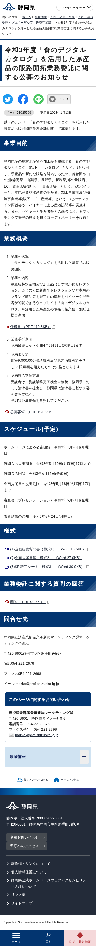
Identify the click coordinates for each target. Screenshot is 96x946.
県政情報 (41, 17)
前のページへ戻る (36, 780)
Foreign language (72, 7)
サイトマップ (22, 903)
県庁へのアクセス (24, 846)
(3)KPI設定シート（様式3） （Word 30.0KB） (47, 567)
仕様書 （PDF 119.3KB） (30, 327)
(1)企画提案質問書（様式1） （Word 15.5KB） (48, 549)
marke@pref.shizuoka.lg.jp (36, 735)
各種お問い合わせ (24, 837)
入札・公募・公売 (62, 17)
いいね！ (63, 99)
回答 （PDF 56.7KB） (28, 602)
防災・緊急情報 (80, 942)
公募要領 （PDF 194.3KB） (32, 412)
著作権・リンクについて (30, 864)
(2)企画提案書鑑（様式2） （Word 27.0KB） (46, 558)
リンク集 (18, 895)
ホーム (26, 17)
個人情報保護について (29, 872)
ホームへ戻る (69, 780)
